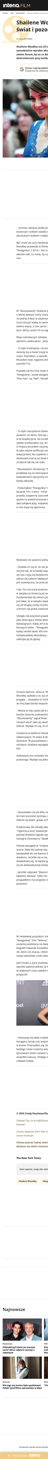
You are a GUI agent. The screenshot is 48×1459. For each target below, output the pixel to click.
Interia (5, 13)
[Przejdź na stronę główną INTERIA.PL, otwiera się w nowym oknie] (11, 5)
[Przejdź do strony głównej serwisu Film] (25, 5)
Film (11, 13)
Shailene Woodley (28, 1181)
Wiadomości (20, 13)
